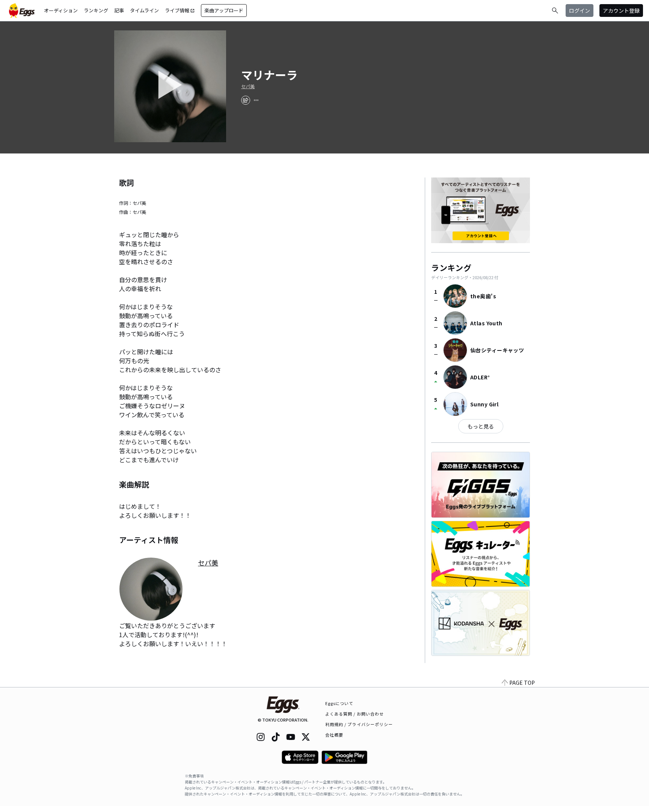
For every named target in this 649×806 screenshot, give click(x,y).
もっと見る (481, 426)
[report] (256, 100)
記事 (119, 10)
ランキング (96, 10)
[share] (245, 100)
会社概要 (334, 735)
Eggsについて (339, 703)
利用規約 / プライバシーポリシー (359, 724)
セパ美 (248, 86)
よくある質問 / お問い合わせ (354, 714)
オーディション (61, 10)
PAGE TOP (522, 682)
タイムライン (144, 10)
